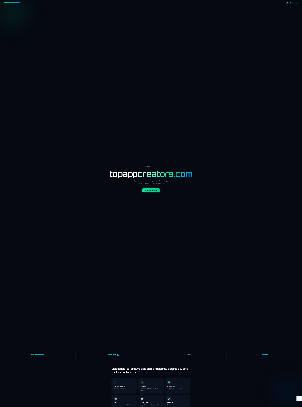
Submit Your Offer (152, 190)
